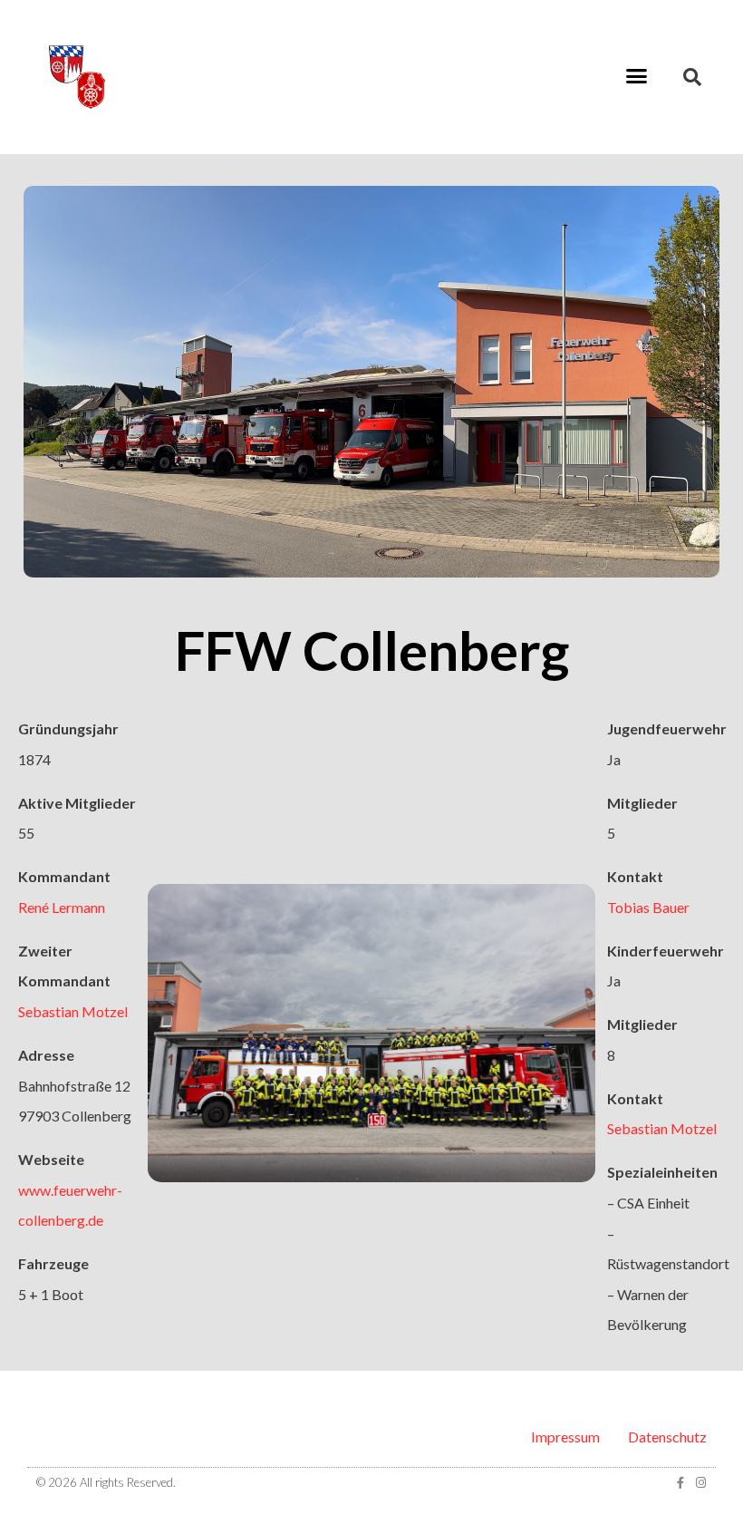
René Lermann (61, 907)
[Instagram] (701, 1483)
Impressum (565, 1436)
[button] (637, 76)
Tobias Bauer (648, 907)
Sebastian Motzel (73, 1011)
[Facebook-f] (680, 1483)
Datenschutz (667, 1436)
